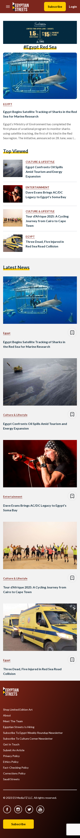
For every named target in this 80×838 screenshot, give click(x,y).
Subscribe (55, 6)
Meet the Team (13, 721)
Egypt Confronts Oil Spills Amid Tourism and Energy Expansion (44, 171)
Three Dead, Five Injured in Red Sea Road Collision (45, 244)
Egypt (7, 104)
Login (73, 6)
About (7, 715)
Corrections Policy (14, 773)
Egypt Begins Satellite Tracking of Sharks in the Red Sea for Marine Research (40, 114)
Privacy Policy (11, 756)
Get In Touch (11, 744)
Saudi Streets (11, 779)
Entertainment (37, 187)
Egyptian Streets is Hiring (18, 727)
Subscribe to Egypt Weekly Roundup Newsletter (33, 732)
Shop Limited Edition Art (18, 709)
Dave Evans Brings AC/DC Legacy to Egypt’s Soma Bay (46, 194)
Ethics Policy (10, 761)
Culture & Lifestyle (40, 161)
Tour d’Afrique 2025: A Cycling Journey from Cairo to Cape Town (47, 220)
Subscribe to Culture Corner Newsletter (28, 738)
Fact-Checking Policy (16, 767)
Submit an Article (13, 750)
